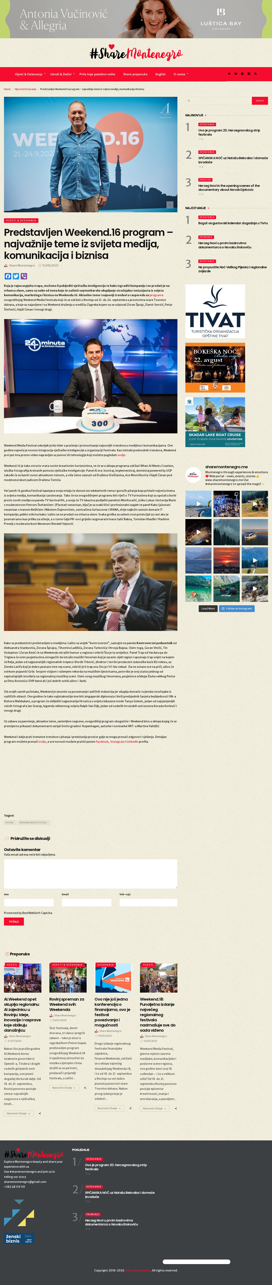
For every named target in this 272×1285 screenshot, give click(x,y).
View (20, 978)
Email (65, 894)
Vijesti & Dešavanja (28, 74)
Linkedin (133, 741)
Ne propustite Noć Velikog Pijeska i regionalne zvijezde (232, 269)
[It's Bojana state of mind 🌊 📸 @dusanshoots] (255, 532)
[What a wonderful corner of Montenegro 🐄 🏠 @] (255, 504)
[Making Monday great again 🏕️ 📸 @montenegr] (226, 589)
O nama (179, 74)
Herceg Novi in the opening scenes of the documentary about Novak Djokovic (229, 187)
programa (156, 295)
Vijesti (12, 964)
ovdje (121, 455)
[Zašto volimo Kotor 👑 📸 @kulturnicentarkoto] (198, 532)
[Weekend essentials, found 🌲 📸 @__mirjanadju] (226, 532)
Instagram (118, 741)
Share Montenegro (138, 1270)
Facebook (102, 741)
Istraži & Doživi (60, 74)
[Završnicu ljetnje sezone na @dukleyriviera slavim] (226, 504)
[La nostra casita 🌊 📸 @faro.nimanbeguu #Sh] (198, 504)
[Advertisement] (90, 778)
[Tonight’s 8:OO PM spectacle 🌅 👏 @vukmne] (226, 560)
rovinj (9, 822)
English (161, 74)
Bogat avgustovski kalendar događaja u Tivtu (233, 223)
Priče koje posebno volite (97, 74)
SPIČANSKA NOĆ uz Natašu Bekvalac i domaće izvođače (233, 160)
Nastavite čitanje (17, 1113)
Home (7, 89)
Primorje (206, 237)
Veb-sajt (125, 894)
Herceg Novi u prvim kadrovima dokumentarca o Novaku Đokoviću (224, 245)
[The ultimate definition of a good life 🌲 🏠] (255, 560)
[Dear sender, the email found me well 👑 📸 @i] (198, 560)
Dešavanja (106, 964)
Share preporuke (135, 74)
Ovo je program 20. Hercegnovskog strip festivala (229, 132)
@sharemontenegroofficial (180, 1261)
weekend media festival (33, 822)
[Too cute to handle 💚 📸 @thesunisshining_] (255, 589)
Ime (6, 894)
